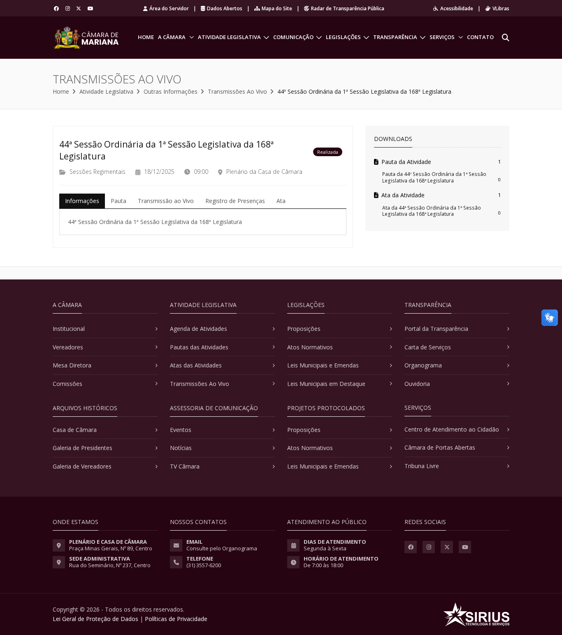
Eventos (180, 430)
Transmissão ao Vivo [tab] (166, 201)
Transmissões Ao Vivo (237, 91)
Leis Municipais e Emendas (323, 365)
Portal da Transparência (436, 329)
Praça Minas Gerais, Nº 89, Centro (110, 548)
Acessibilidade (456, 8)
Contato (480, 37)
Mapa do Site (277, 8)
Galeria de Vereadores (82, 466)
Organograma (423, 365)
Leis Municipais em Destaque (326, 384)
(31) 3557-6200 (203, 565)
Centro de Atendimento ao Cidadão (451, 429)
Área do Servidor (169, 8)
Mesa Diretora (72, 365)
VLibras (500, 8)
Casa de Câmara (75, 430)
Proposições (303, 329)
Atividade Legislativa (229, 37)
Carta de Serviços (427, 347)
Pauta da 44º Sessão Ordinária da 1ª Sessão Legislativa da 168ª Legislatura (434, 177)
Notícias (181, 448)
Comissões (67, 384)
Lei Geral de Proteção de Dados (95, 619)
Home (146, 37)
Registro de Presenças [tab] (235, 201)
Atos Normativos (310, 347)
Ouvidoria (417, 384)
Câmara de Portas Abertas (439, 447)
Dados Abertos (224, 8)
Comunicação (293, 37)
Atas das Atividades (196, 365)
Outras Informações (170, 91)
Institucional (69, 329)
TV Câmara (185, 466)
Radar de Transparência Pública (347, 8)
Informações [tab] (82, 201)
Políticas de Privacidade (176, 619)
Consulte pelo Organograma (221, 548)
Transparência (395, 37)
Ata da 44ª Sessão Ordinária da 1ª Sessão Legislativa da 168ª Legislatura (431, 210)
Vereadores (68, 347)
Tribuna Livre (421, 466)
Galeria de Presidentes (82, 448)
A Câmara (172, 37)
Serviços (442, 37)
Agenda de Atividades (198, 329)
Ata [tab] (281, 201)
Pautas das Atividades (199, 347)
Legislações (343, 37)
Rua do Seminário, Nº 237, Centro (110, 565)
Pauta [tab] (118, 201)
